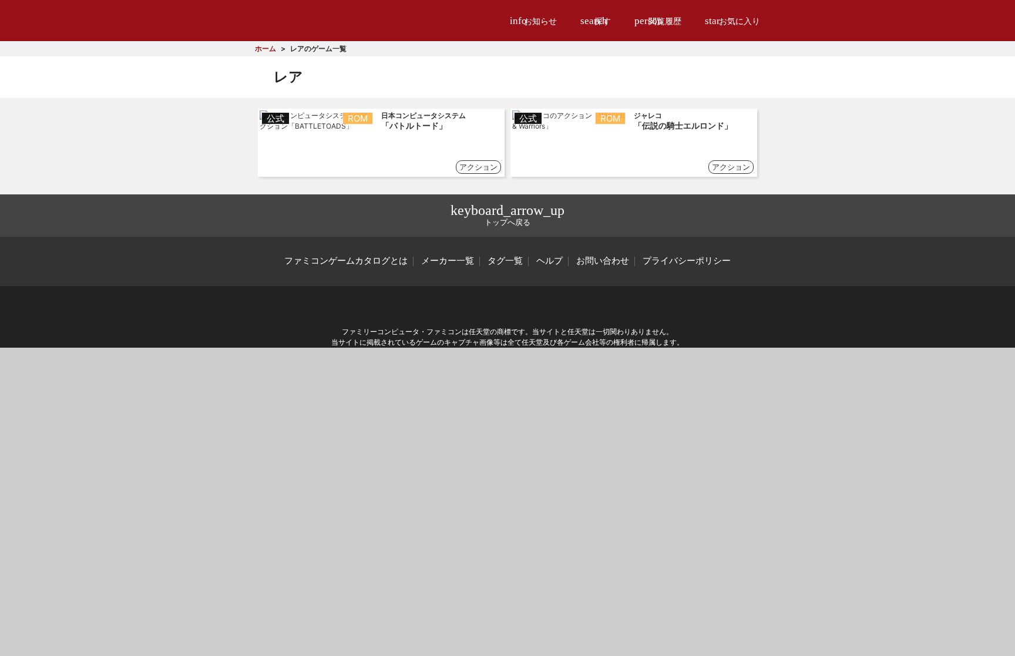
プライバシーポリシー (687, 260)
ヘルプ (549, 260)
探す (595, 20)
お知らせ (533, 20)
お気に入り (732, 20)
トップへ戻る (507, 215)
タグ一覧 (505, 260)
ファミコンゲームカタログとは (346, 260)
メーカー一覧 (447, 260)
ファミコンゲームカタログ (320, 20)
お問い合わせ (602, 260)
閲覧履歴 (657, 20)
